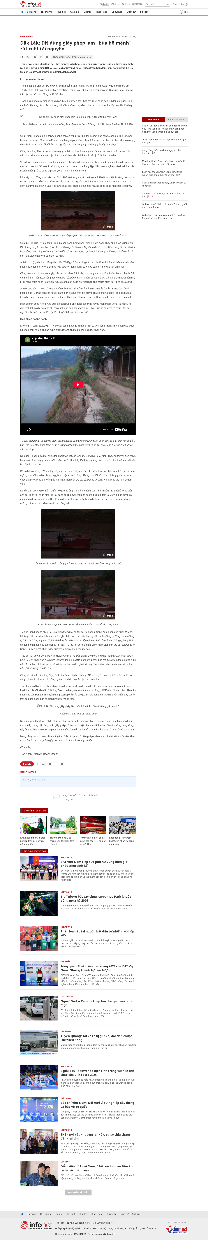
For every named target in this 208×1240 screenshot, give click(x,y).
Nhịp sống (66, 857)
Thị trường (47, 11)
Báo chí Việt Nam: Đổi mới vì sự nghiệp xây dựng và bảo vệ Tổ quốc (97, 1105)
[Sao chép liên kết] (41, 57)
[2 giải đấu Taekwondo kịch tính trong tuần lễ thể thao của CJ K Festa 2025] (39, 1077)
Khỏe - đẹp (101, 11)
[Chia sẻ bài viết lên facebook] (22, 57)
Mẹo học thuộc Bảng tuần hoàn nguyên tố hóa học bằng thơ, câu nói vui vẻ (163, 163)
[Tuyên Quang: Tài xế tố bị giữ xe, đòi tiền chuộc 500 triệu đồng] (39, 1043)
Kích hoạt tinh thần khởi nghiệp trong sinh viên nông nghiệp (32, 841)
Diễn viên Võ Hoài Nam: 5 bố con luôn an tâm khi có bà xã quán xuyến (97, 1168)
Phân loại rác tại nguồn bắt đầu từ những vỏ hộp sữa (97, 933)
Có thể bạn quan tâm (35, 810)
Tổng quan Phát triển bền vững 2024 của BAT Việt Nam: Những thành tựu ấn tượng (98, 968)
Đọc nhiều (153, 119)
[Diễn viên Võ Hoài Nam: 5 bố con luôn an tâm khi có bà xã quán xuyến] (39, 1173)
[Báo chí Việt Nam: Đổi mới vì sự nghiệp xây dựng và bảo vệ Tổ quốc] (39, 1109)
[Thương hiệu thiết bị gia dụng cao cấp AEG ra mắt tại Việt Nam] (93, 825)
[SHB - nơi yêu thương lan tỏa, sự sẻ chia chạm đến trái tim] (39, 1141)
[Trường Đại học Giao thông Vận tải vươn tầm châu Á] (63, 825)
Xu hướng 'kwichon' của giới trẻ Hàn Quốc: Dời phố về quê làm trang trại (164, 217)
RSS (186, 11)
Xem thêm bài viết (78, 1192)
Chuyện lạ (117, 11)
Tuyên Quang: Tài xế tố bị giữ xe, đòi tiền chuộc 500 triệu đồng (96, 1038)
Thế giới (61, 11)
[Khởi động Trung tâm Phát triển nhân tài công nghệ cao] (122, 825)
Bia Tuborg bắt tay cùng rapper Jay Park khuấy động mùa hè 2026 (96, 898)
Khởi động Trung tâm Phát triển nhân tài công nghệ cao (121, 841)
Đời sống (31, 11)
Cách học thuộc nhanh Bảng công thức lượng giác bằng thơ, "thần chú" (162, 173)
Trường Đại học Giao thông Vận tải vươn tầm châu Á (62, 841)
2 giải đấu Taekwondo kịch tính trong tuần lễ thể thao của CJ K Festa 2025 (97, 1073)
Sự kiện (144, 11)
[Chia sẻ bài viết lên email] (34, 57)
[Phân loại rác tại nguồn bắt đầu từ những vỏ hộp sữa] (39, 938)
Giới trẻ (87, 11)
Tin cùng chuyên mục (35, 850)
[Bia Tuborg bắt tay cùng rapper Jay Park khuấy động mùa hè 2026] (39, 903)
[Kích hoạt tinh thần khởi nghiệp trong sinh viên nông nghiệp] (33, 825)
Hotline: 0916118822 (133, 4)
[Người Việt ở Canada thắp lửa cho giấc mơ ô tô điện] (39, 1008)
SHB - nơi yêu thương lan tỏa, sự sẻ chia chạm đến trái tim (95, 1136)
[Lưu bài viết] (47, 57)
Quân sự (131, 11)
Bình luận (27, 764)
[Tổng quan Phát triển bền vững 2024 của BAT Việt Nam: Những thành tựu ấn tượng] (39, 973)
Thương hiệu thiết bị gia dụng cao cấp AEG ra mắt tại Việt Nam (93, 841)
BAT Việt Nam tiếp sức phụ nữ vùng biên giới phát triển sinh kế (95, 864)
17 (180, 174)
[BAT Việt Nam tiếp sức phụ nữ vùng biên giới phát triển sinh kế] (39, 868)
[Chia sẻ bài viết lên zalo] (28, 57)
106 (151, 196)
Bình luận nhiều (176, 119)
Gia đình (74, 11)
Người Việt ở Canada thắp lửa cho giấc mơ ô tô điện (96, 1003)
